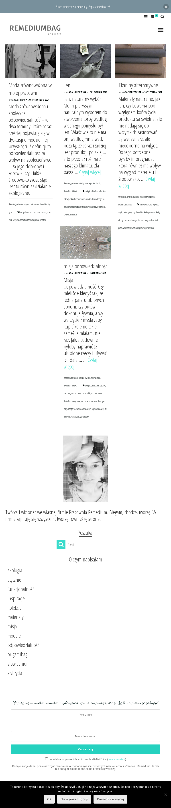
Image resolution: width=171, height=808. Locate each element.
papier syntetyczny (129, 212)
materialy (81, 183)
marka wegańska (69, 393)
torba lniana (67, 206)
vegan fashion (96, 408)
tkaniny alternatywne (146, 204)
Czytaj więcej (90, 172)
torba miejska (89, 401)
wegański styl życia (73, 416)
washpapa (139, 227)
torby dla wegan (87, 206)
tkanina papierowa (149, 212)
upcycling (145, 220)
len (101, 191)
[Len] (85, 61)
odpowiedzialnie (96, 393)
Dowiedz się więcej (110, 799)
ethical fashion (95, 191)
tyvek (140, 220)
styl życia (74, 191)
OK (49, 799)
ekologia (13, 204)
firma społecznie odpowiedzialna (29, 212)
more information (116, 759)
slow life (88, 199)
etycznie (20, 204)
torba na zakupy (76, 206)
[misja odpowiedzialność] (85, 242)
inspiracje (16, 598)
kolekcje (15, 607)
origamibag (17, 654)
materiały (66, 199)
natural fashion (74, 199)
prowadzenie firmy (40, 219)
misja (25, 204)
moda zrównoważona (27, 219)
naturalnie (82, 199)
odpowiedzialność (33, 204)
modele (14, 635)
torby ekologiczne (99, 206)
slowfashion (43, 204)
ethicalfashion (95, 385)
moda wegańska (14, 219)
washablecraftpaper (129, 227)
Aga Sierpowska (22, 99)
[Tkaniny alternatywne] (140, 61)
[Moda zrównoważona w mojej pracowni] (30, 61)
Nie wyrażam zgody (74, 799)
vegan (89, 408)
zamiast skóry (84, 416)
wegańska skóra (148, 227)
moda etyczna (45, 212)
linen (104, 191)
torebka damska (81, 408)
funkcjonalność (21, 589)
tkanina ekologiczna (98, 199)
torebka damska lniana (70, 214)
